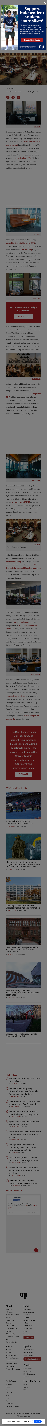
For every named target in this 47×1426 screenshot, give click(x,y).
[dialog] (23, 713)
